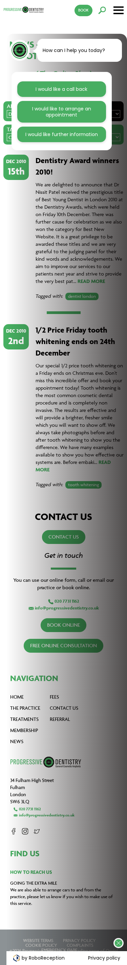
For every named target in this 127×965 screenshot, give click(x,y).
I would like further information (61, 134)
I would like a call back (61, 89)
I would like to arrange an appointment (61, 111)
